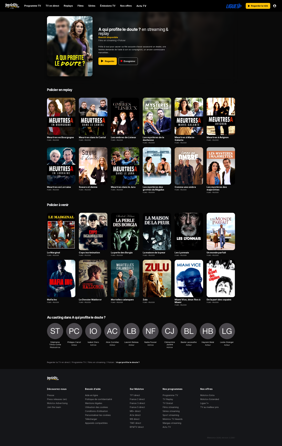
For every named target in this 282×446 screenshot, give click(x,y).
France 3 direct (137, 403)
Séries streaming (171, 411)
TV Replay (168, 399)
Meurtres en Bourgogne (60, 137)
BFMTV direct (137, 427)
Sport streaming (171, 415)
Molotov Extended (209, 399)
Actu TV (167, 427)
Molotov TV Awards (173, 419)
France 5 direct (137, 407)
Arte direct (135, 415)
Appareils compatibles (96, 423)
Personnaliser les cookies (98, 415)
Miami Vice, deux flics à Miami (187, 301)
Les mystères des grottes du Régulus (153, 188)
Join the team (54, 407)
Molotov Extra (207, 395)
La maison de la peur (154, 252)
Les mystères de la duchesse (153, 138)
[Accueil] (12, 6)
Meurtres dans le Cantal (92, 137)
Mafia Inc (52, 299)
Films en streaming (107, 40)
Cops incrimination (89, 252)
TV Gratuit (168, 403)
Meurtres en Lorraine (59, 187)
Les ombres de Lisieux (123, 137)
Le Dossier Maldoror (90, 299)
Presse (50, 395)
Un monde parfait (216, 252)
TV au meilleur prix (209, 407)
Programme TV (170, 395)
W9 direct (135, 419)
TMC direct (135, 423)
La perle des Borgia (121, 252)
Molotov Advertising (57, 403)
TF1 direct (135, 395)
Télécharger (91, 419)
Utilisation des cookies (96, 407)
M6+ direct (135, 411)
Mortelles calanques (122, 299)
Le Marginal (53, 252)
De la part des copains (219, 299)
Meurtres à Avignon (218, 137)
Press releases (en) (57, 399)
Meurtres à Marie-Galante (185, 138)
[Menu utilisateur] (274, 6)
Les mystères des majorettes (217, 188)
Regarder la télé (259, 6)
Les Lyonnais (182, 252)
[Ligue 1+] (234, 6)
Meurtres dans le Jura (123, 187)
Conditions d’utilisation (96, 411)
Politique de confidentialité (98, 399)
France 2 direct (137, 399)
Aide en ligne (91, 395)
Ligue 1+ (204, 403)
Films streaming (171, 407)
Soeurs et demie (88, 187)
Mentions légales (93, 403)
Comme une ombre (185, 187)
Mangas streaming (172, 423)
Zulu (145, 299)
